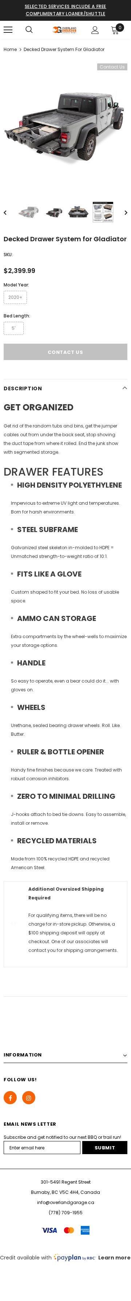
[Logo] (64, 30)
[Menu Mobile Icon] (8, 30)
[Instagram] (28, 1097)
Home (10, 49)
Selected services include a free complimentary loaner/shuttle (65, 10)
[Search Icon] (29, 30)
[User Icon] (95, 30)
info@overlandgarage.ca (65, 1202)
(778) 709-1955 (66, 1213)
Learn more (114, 1257)
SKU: (8, 254)
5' (14, 328)
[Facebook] (10, 1097)
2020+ (15, 297)
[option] (65, 125)
